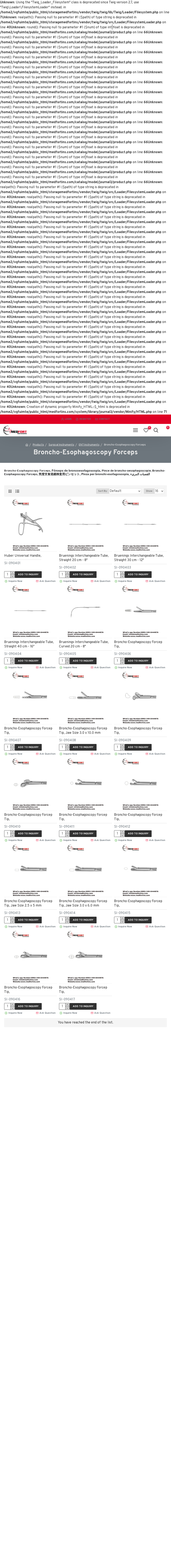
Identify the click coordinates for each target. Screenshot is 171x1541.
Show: (149, 491)
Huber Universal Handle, (22, 556)
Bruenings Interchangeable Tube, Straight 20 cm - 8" (84, 558)
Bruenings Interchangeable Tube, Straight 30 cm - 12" (139, 558)
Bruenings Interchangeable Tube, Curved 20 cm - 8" (84, 644)
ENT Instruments (89, 445)
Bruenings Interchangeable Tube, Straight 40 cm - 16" (29, 644)
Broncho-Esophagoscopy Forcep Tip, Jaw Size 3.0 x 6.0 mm (83, 903)
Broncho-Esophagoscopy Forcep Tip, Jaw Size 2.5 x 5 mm (28, 903)
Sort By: (102, 491)
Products (38, 445)
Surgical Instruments (61, 445)
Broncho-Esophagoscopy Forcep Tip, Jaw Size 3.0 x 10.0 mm (83, 730)
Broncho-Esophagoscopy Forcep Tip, (138, 644)
